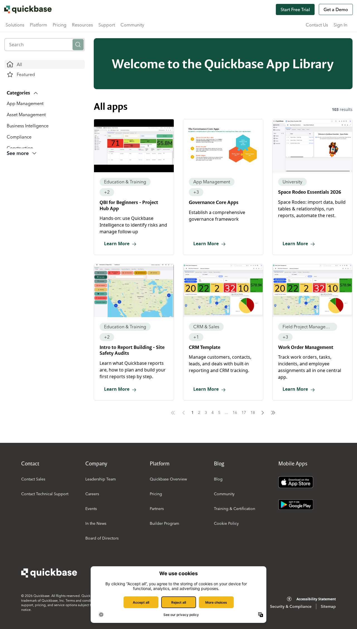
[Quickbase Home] (49, 573)
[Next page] (262, 412)
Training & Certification (234, 508)
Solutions (15, 25)
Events (91, 508)
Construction (20, 148)
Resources (82, 25)
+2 (107, 192)
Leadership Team (100, 479)
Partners (157, 508)
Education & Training (125, 181)
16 (235, 412)
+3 (196, 192)
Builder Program (164, 523)
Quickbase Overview (168, 479)
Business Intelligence (28, 125)
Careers (92, 493)
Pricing (59, 25)
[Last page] (273, 413)
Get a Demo (336, 9)
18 (252, 412)
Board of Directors (102, 538)
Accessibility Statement (316, 599)
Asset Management (26, 114)
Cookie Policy (226, 523)
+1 (196, 337)
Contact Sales (33, 479)
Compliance (19, 137)
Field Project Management (308, 326)
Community (132, 25)
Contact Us (317, 25)
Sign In (340, 25)
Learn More (116, 244)
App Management (25, 103)
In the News (95, 523)
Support (106, 25)
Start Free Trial (295, 9)
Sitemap (328, 606)
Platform (38, 25)
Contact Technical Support (44, 493)
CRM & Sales (206, 326)
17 (244, 412)
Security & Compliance (291, 606)
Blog (218, 479)
